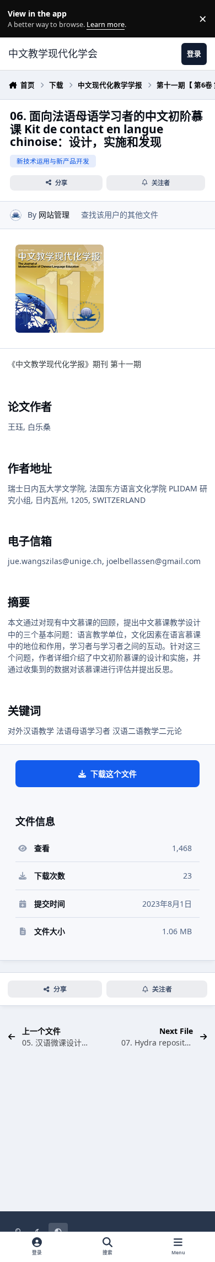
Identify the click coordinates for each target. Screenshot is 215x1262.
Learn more (21, 19)
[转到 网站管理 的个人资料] (16, 215)
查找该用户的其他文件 (119, 214)
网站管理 (54, 214)
